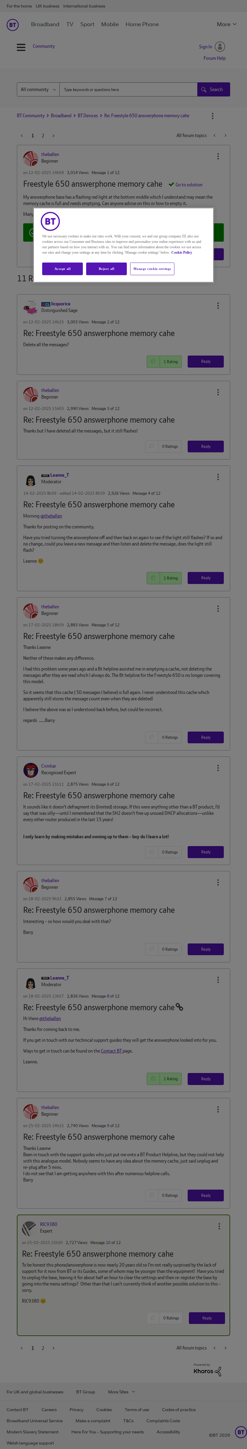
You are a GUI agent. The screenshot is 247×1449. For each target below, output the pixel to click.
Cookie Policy (181, 252)
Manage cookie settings (152, 269)
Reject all (106, 269)
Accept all (63, 269)
